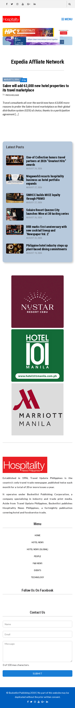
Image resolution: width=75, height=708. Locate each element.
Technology (37, 577)
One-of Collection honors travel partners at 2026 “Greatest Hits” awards (46, 160)
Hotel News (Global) (37, 549)
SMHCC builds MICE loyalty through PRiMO (43, 196)
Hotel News (38, 542)
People (37, 556)
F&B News (37, 563)
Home (37, 535)
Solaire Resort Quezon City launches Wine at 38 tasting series (47, 211)
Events (37, 570)
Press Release (12, 95)
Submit (37, 673)
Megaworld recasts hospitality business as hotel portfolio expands (45, 179)
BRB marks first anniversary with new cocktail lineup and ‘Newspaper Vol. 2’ (46, 230)
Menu (68, 19)
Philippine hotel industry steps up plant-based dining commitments (47, 247)
